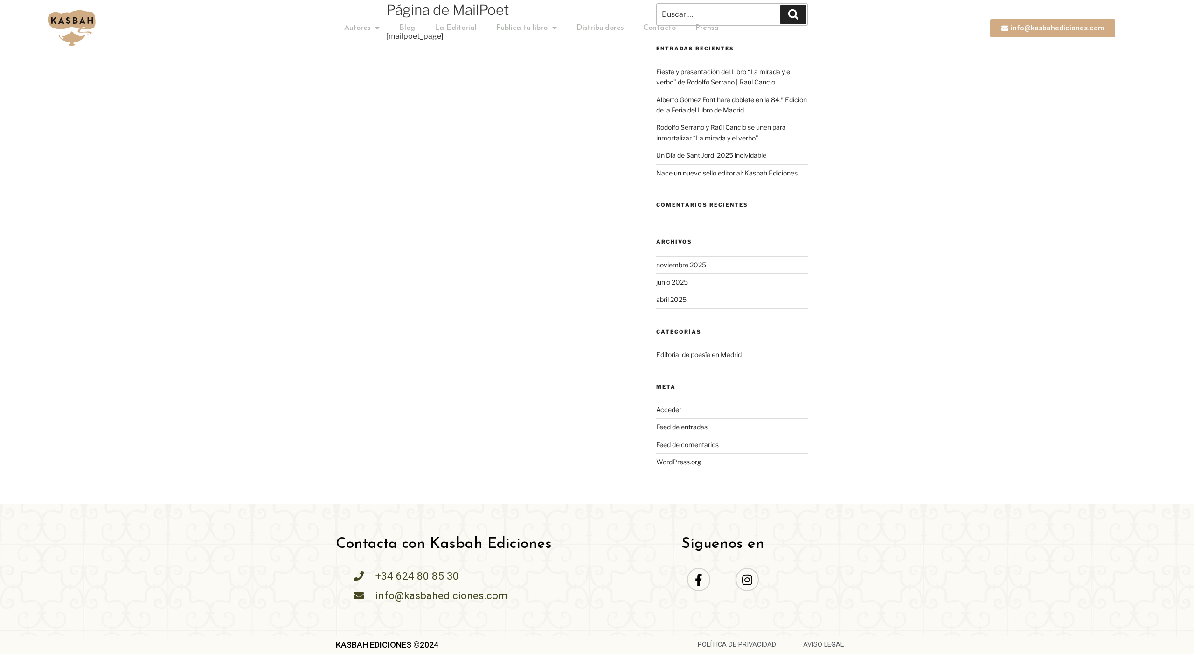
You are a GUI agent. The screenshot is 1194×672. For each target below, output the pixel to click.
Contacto (659, 28)
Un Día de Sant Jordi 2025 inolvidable (711, 155)
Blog (407, 28)
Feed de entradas (682, 427)
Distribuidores (600, 28)
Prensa (707, 28)
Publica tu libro (522, 28)
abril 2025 (671, 299)
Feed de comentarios (687, 444)
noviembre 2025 (681, 265)
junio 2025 (672, 282)
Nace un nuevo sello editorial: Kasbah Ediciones (727, 173)
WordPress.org (678, 462)
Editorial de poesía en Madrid (699, 354)
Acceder (668, 409)
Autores (357, 28)
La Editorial (456, 28)
